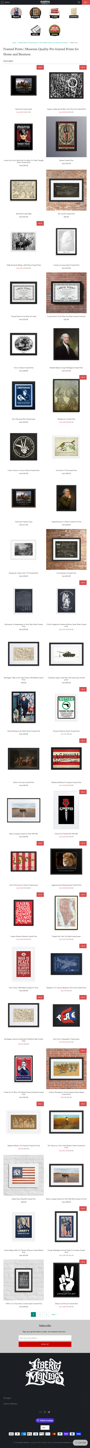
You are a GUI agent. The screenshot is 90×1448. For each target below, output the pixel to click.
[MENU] (1, 2)
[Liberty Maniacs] (45, 2)
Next (54, 1314)
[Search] (79, 2)
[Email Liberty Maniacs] (40, 1412)
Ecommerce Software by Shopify (66, 1442)
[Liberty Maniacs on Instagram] (45, 1412)
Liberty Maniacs (23, 1442)
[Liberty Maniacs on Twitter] (49, 1412)
